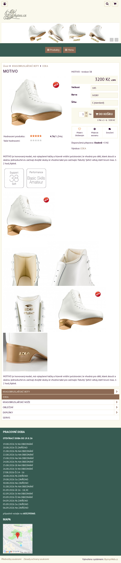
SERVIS (6, 417)
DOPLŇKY (8, 412)
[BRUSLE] (60, 42)
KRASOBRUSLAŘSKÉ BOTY (16, 391)
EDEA (5, 396)
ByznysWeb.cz (111, 559)
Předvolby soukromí (11, 559)
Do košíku (105, 114)
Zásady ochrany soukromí (36, 559)
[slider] (36, 136)
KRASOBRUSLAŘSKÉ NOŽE (16, 402)
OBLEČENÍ (8, 407)
